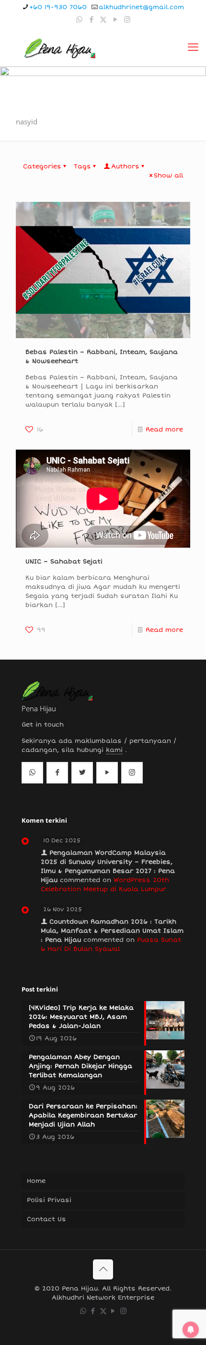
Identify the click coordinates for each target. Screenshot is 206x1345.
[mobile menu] (193, 47)
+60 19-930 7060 (58, 7)
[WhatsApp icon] (79, 19)
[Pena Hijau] (59, 47)
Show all (168, 175)
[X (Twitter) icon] (103, 19)
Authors (125, 166)
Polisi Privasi (49, 1200)
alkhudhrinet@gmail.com (141, 7)
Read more (164, 429)
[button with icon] (32, 772)
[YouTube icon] (115, 19)
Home (36, 1181)
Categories (42, 166)
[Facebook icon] (91, 19)
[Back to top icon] (103, 1269)
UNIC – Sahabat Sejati (64, 561)
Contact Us (46, 1219)
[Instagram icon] (127, 19)
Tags (82, 166)
